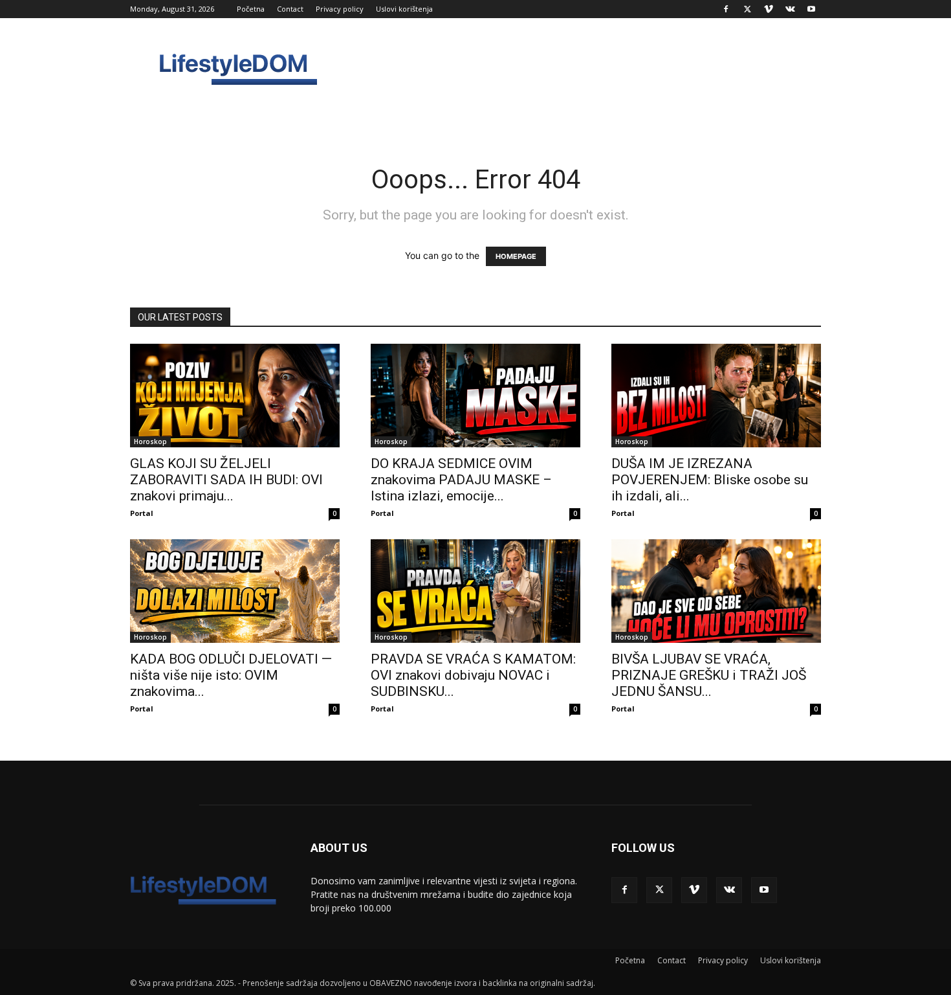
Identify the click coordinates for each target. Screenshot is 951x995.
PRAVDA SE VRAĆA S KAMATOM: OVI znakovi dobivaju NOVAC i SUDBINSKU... (473, 675)
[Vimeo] (768, 9)
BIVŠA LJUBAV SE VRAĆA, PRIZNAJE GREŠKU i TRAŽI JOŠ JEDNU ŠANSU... (708, 675)
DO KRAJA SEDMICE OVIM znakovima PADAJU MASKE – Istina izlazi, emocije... (461, 480)
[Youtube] (811, 9)
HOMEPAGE (516, 256)
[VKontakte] (790, 9)
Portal (141, 513)
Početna (251, 9)
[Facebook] (726, 9)
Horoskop (150, 441)
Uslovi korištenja (404, 9)
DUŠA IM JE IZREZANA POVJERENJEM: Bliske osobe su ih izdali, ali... (709, 480)
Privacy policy (340, 9)
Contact (290, 9)
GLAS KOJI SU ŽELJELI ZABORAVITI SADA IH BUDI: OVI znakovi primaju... (226, 480)
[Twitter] (747, 9)
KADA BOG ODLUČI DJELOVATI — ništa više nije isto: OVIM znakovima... (231, 675)
